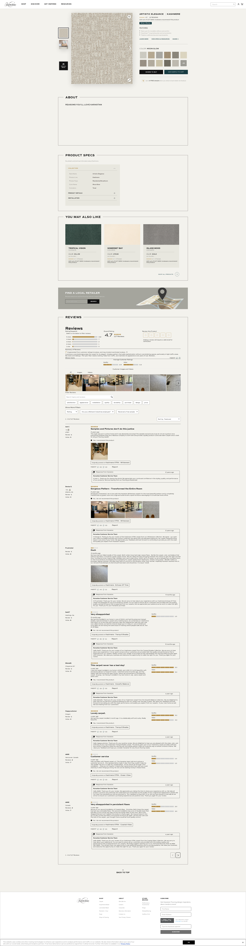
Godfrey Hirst (146, 914)
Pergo (144, 908)
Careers (121, 904)
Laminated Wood (104, 908)
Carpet (101, 901)
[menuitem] (221, 4)
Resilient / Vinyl (103, 911)
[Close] (243, 942)
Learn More (143, 39)
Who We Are (122, 901)
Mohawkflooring (146, 911)
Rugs (100, 914)
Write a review (146, 23)
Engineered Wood (104, 904)
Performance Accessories (145, 903)
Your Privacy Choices (125, 917)
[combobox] (223, 4)
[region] (123, 942)
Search (93, 301)
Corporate (122, 908)
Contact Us (122, 914)
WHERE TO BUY (151, 72)
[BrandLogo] (10, 4)
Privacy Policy (125, 944)
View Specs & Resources (160, 39)
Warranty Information (125, 911)
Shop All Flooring (104, 917)
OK (189, 942)
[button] (73, 48)
